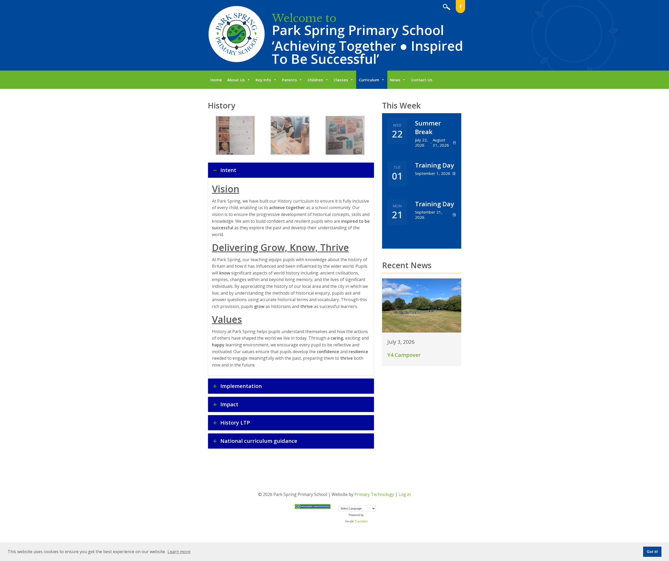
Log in (405, 494)
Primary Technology (374, 494)
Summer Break (428, 127)
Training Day (434, 165)
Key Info (263, 79)
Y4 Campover (404, 354)
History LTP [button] (235, 422)
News (395, 79)
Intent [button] (228, 170)
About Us (236, 79)
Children (315, 79)
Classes (341, 79)
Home (216, 79)
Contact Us (421, 79)
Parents (289, 79)
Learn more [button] (179, 551)
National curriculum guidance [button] (258, 440)
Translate (361, 521)
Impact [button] (229, 404)
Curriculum (369, 79)
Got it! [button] (652, 551)
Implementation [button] (241, 386)
